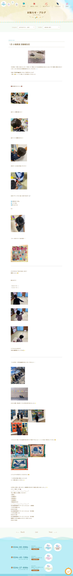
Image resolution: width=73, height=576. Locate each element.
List (36, 532)
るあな (67, 6)
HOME (23, 6)
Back (23, 532)
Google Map (35, 549)
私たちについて (46, 6)
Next (50, 532)
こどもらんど (58, 6)
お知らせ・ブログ (34, 6)
